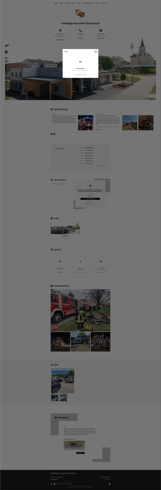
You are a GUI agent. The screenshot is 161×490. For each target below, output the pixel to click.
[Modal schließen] (80, 245)
